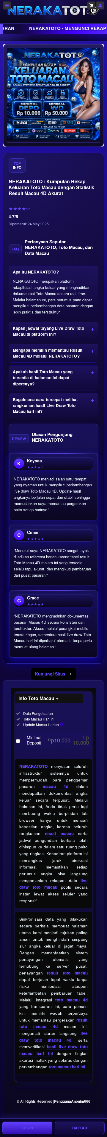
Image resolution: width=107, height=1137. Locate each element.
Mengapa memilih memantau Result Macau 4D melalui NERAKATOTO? (48, 353)
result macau (59, 833)
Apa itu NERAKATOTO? (36, 272)
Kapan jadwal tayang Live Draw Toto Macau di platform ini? (48, 331)
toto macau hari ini (67, 1067)
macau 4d (56, 786)
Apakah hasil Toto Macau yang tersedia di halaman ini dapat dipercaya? (43, 378)
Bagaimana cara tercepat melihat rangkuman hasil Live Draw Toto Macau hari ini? (45, 405)
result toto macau (67, 973)
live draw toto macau (53, 884)
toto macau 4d (71, 1000)
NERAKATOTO (33, 766)
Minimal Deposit (58, 740)
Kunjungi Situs (50, 674)
